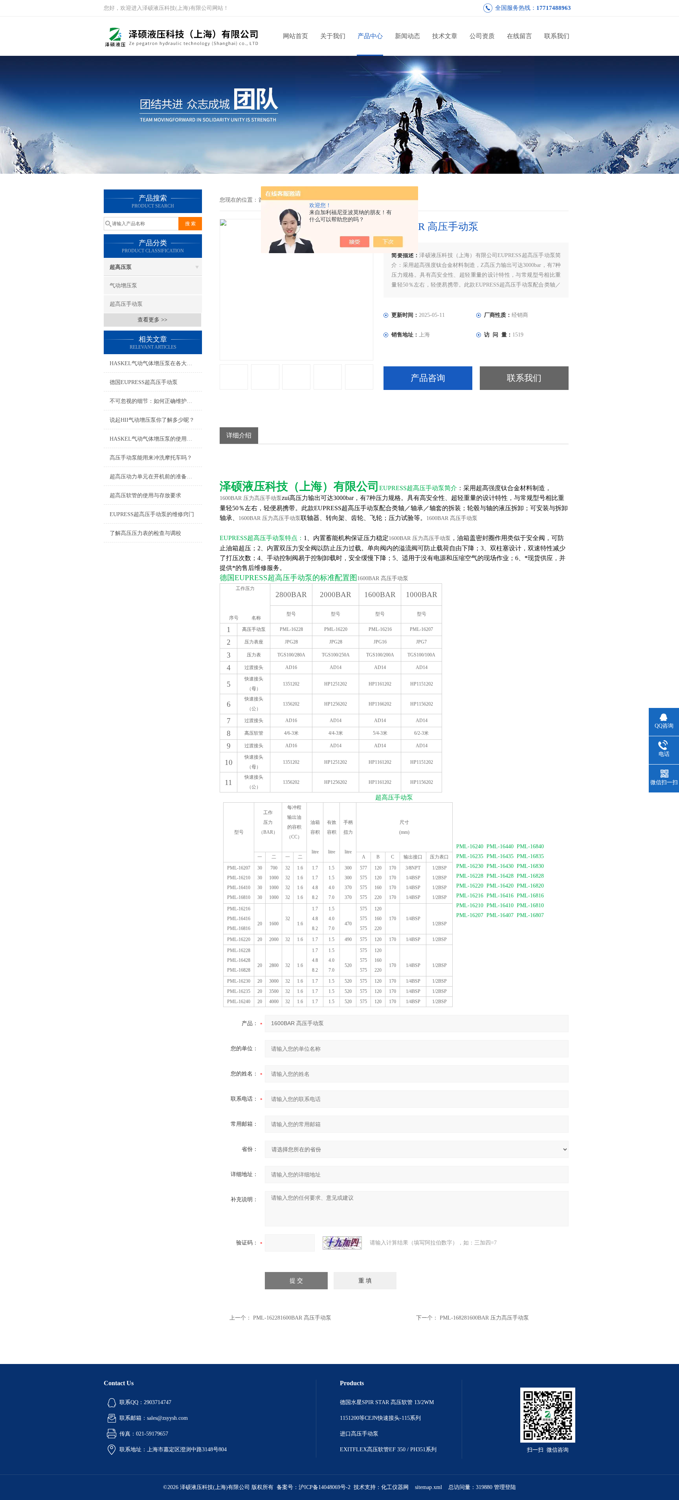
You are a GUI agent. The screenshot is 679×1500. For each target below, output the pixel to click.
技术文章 (444, 36)
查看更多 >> (152, 320)
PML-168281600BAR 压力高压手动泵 (484, 1318)
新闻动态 (407, 36)
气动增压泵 (123, 286)
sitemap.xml (428, 1487)
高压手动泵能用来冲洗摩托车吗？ (151, 458)
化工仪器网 (395, 1487)
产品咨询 (428, 378)
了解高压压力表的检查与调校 (145, 533)
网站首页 (295, 36)
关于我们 (332, 36)
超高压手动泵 (126, 304)
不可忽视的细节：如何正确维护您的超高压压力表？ (156, 401)
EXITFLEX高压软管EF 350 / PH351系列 (388, 1449)
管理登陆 (505, 1487)
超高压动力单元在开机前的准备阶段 (154, 477)
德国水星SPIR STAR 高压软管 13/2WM (387, 1402)
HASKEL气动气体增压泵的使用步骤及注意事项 (156, 439)
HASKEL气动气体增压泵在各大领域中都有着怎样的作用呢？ (156, 363)
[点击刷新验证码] (342, 1243)
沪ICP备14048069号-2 (325, 1487)
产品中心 (370, 36)
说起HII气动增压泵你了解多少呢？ (152, 420)
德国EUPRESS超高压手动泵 (144, 382)
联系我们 (556, 36)
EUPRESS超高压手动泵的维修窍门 (152, 514)
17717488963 (553, 8)
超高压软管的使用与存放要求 (145, 495)
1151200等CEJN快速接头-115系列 (380, 1418)
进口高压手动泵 (359, 1434)
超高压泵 (121, 267)
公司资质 (482, 36)
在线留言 (519, 36)
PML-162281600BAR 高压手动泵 (292, 1318)
